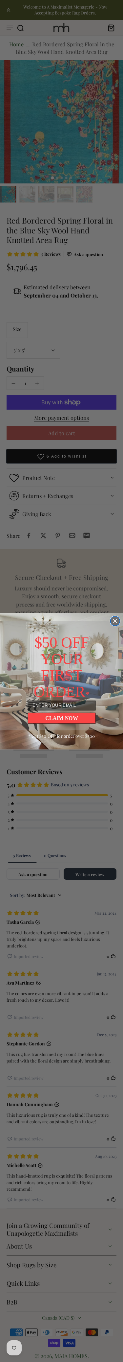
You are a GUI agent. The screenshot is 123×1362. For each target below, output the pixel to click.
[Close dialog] (115, 621)
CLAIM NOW (61, 718)
